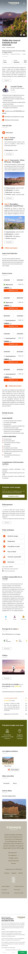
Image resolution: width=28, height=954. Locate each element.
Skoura (15, 783)
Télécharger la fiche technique (12, 120)
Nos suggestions (12, 855)
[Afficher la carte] (3, 132)
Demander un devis (13, 496)
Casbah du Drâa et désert (10, 814)
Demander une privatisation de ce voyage (14, 116)
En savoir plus (6, 648)
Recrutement (17, 889)
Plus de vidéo (6, 678)
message (4, 113)
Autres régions (15, 769)
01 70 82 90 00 (17, 111)
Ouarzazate (6, 783)
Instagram (13, 873)
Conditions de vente (18, 886)
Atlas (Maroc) (7, 766)
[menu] (24, 3)
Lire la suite (7, 80)
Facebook (6, 873)
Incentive (13, 863)
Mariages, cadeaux (13, 858)
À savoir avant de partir (9, 571)
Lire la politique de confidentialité (8, 947)
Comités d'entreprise (13, 860)
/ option (13, 290)
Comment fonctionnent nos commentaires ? (12, 691)
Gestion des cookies (18, 892)
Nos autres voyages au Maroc (9, 796)
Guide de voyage (5, 892)
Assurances (4, 889)
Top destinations (12, 852)
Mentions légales (6, 886)
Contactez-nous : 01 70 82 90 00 (13, 869)
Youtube (20, 873)
